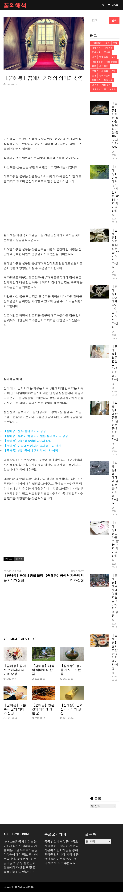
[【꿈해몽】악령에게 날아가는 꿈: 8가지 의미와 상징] (99, 287)
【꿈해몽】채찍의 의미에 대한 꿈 (43, 670)
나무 (94, 57)
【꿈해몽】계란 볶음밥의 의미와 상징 (28, 441)
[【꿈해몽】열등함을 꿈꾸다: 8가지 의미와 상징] (99, 347)
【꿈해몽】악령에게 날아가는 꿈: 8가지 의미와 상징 (115, 306)
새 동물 (104, 70)
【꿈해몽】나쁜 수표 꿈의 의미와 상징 (15, 709)
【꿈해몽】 (97, 43)
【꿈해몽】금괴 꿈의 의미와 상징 (71, 709)
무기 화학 (103, 66)
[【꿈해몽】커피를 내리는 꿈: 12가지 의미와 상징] (99, 231)
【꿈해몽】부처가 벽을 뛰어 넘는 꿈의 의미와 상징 (36, 436)
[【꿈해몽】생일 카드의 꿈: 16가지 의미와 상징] (99, 523)
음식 (94, 75)
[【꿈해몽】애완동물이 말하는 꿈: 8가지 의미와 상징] (99, 403)
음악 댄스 (96, 80)
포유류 (112, 89)
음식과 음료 (104, 75)
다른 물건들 (111, 61)
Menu (115, 5)
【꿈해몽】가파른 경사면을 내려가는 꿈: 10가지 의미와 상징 (115, 125)
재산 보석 (106, 84)
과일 (108, 43)
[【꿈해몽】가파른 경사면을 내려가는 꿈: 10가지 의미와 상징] (99, 103)
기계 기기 (96, 47)
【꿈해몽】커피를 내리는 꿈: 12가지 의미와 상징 (115, 248)
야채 (113, 70)
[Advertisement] (44, 114)
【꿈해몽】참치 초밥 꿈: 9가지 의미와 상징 (115, 652)
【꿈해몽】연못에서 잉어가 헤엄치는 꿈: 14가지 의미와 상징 (115, 188)
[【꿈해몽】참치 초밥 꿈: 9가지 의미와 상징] (99, 636)
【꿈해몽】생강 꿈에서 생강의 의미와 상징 (31, 450)
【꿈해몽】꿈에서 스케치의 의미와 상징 (15, 670)
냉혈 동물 (103, 57)
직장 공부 (96, 89)
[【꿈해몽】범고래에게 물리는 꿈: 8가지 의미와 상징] (99, 463)
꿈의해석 (15, 5)
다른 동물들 (97, 61)
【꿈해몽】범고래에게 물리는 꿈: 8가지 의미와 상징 (115, 483)
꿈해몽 (107, 52)
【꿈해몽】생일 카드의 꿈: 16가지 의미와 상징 (115, 539)
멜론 (94, 66)
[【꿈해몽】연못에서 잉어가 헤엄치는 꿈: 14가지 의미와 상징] (99, 167)
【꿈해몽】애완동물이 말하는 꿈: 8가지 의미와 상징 (115, 423)
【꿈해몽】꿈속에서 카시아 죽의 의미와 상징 (32, 446)
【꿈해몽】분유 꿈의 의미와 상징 (25, 431)
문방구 (95, 70)
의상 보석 (108, 80)
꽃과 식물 (96, 52)
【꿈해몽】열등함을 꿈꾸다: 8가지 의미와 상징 (115, 365)
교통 (115, 43)
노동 (113, 57)
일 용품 (19, 558)
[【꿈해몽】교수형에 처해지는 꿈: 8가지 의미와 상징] (99, 576)
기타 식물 (108, 47)
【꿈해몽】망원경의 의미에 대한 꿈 (43, 709)
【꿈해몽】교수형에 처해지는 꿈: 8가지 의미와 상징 (115, 595)
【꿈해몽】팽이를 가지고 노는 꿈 (71, 670)
